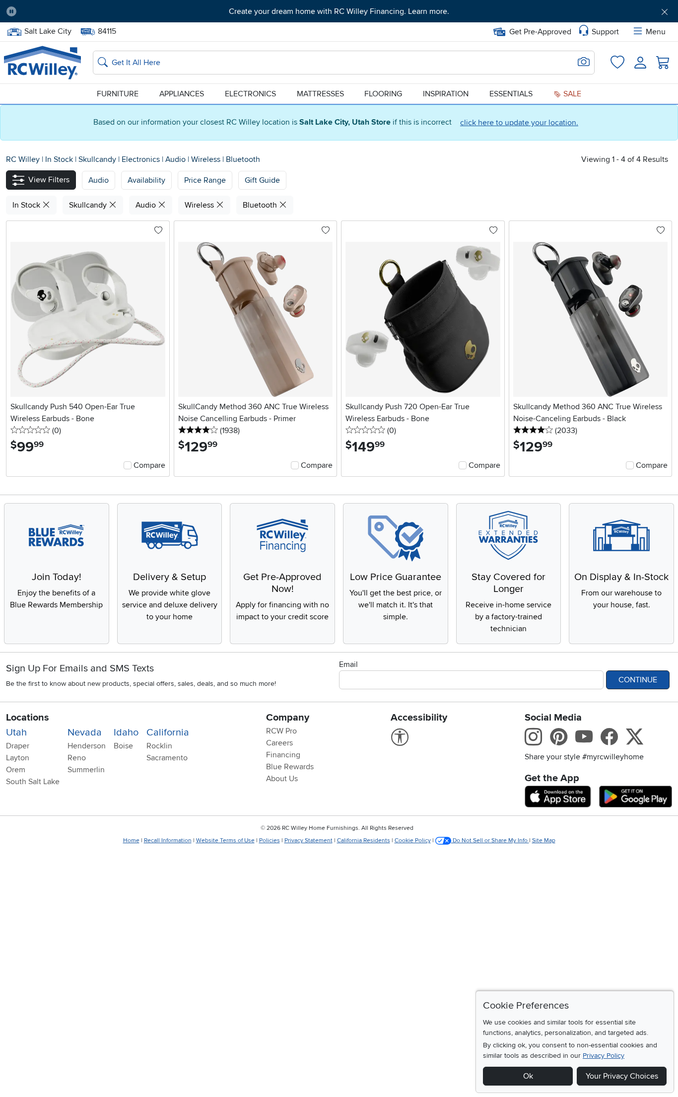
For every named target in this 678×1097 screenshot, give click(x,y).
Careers (279, 743)
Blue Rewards (290, 767)
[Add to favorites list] (158, 230)
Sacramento (167, 758)
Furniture (117, 94)
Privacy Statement (308, 840)
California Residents (363, 840)
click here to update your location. (519, 123)
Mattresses (320, 94)
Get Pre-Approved (540, 32)
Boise (123, 746)
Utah (16, 732)
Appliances (181, 94)
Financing (283, 755)
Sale (571, 94)
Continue (637, 680)
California (167, 732)
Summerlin (86, 770)
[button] (76, 11)
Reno (77, 758)
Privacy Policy (603, 1055)
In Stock (60, 159)
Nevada (85, 732)
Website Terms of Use (225, 840)
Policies (269, 840)
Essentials (511, 94)
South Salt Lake (33, 782)
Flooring (383, 94)
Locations (27, 718)
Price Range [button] (205, 180)
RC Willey (23, 159)
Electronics (250, 94)
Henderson (87, 746)
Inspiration (446, 94)
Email (348, 664)
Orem (15, 770)
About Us (282, 779)
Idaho (126, 732)
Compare (149, 465)
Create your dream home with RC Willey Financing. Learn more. (339, 11)
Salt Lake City (47, 30)
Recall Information (168, 840)
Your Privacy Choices (622, 1076)
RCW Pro (281, 731)
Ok (528, 1076)
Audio (176, 159)
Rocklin (159, 746)
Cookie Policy (413, 840)
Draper (17, 746)
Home (131, 840)
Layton (17, 758)
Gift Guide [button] (262, 180)
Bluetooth (243, 159)
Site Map (543, 840)
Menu (656, 32)
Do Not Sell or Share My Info (490, 840)
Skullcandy (98, 159)
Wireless (206, 159)
